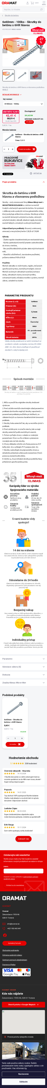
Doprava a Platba (8, 965)
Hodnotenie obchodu (23, 758)
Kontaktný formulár (14, 943)
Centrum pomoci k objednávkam (14, 960)
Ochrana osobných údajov (12, 955)
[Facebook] (4, 935)
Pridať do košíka (24, 149)
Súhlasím (23, 1082)
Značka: (37, 36)
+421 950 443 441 (14, 928)
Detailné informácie (10, 94)
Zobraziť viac (23, 839)
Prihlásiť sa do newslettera (15, 885)
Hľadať (41, 9)
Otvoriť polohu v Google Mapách (21, 1005)
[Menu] (44, 3)
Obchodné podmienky (10, 950)
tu (26, 1068)
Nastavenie (23, 1074)
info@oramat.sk (13, 924)
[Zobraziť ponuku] (23, 162)
